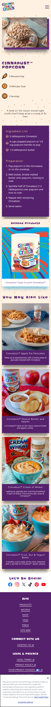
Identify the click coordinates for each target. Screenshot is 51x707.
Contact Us (25, 645)
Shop (25, 614)
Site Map (25, 630)
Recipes (25, 609)
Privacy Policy (25, 665)
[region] (25, 690)
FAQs (25, 620)
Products (25, 604)
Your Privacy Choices (25, 669)
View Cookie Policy (41, 697)
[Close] (48, 678)
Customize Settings (25, 702)
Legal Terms (25, 659)
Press (25, 625)
